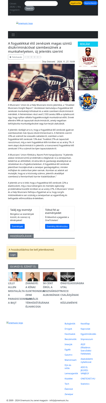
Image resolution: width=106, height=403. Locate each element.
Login (13, 254)
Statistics (85, 383)
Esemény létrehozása (57, 226)
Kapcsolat (85, 328)
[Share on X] (29, 57)
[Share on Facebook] (26, 57)
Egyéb (68, 349)
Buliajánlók (70, 323)
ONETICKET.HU (86, 378)
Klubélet (69, 378)
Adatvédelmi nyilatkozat (86, 360)
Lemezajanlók (70, 373)
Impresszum (86, 339)
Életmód (69, 389)
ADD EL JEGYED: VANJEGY (85, 370)
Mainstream (70, 360)
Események (17, 226)
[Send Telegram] (36, 57)
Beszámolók (70, 339)
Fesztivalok (70, 334)
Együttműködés (86, 334)
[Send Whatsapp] (33, 57)
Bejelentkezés (90, 3)
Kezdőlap (85, 323)
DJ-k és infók (68, 367)
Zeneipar (69, 394)
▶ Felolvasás (16, 57)
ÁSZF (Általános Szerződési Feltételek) (86, 349)
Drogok (68, 328)
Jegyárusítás (76, 3)
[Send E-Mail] (39, 57)
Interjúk (68, 344)
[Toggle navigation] (13, 34)
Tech (67, 383)
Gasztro (68, 354)
